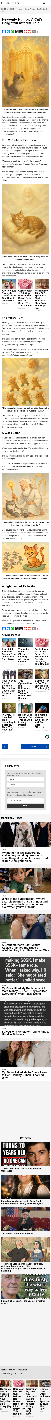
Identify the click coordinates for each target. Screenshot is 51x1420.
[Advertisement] (25, 1111)
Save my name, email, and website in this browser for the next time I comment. (24, 793)
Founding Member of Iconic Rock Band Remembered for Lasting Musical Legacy (22, 1202)
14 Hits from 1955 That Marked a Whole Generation (21, 1169)
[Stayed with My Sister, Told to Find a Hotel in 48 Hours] (25, 1013)
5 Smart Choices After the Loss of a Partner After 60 (23, 1302)
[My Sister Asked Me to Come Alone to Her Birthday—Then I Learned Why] (25, 1054)
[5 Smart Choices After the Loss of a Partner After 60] (25, 1286)
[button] (44, 3)
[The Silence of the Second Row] (25, 1219)
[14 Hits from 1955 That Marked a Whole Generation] (25, 1154)
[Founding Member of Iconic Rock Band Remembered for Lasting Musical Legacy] (25, 1187)
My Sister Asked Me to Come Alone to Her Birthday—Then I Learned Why (24, 1075)
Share (39, 32)
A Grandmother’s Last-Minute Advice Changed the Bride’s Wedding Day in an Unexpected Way (25, 947)
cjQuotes (10, 3)
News (19, 818)
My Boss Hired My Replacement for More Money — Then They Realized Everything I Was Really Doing (25, 991)
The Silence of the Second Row (17, 1233)
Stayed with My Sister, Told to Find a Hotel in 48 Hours (25, 1033)
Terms (4, 1370)
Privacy (12, 1370)
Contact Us (22, 1370)
